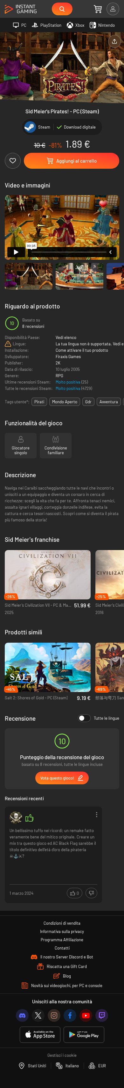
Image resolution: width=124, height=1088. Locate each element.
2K (58, 362)
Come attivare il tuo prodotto (82, 350)
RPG (59, 375)
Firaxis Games (68, 356)
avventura (109, 401)
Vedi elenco (66, 337)
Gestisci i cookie (62, 1055)
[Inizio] (21, 9)
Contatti (62, 947)
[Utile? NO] (91, 893)
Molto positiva (68, 382)
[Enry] (16, 817)
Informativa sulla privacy (62, 931)
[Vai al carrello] (98, 9)
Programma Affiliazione (62, 939)
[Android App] (84, 1035)
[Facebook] (70, 1015)
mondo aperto (64, 401)
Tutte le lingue (106, 718)
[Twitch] (101, 1015)
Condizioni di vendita (62, 923)
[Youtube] (85, 1015)
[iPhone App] (40, 1035)
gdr (88, 401)
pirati (39, 401)
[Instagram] (54, 1015)
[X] (38, 1015)
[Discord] (22, 1015)
